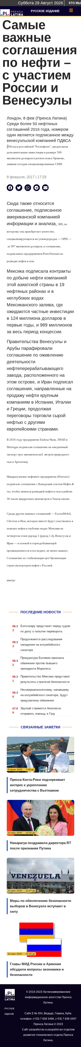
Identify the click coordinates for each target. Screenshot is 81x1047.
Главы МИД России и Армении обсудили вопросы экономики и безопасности (37, 969)
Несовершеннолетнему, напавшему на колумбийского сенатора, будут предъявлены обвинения (44, 695)
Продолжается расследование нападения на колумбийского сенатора (41, 645)
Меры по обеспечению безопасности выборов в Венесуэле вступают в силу (40, 906)
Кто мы (75, 3)
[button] (10, 187)
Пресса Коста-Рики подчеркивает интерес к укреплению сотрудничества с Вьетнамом (37, 785)
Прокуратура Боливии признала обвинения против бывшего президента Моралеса (42, 663)
